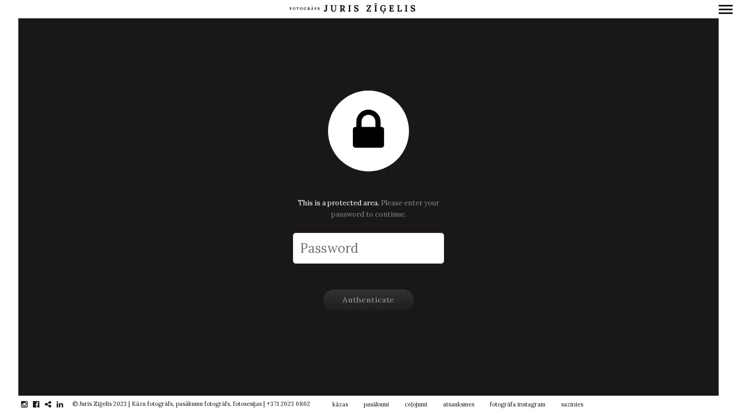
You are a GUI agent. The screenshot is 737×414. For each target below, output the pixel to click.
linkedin (65, 404)
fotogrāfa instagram (517, 404)
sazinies (572, 404)
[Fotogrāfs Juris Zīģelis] (352, 9)
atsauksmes (458, 404)
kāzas (340, 404)
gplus (53, 404)
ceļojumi (416, 404)
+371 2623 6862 (288, 404)
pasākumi (376, 404)
